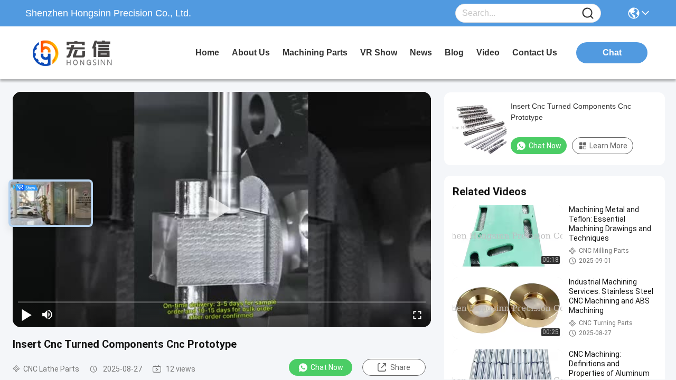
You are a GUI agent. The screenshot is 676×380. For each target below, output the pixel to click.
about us (251, 52)
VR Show (378, 52)
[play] (222, 209)
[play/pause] (26, 314)
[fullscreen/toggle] (417, 314)
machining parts (315, 52)
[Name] (587, 13)
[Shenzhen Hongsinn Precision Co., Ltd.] (83, 53)
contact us (534, 52)
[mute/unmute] (47, 314)
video (488, 52)
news (421, 52)
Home (207, 52)
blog (454, 52)
